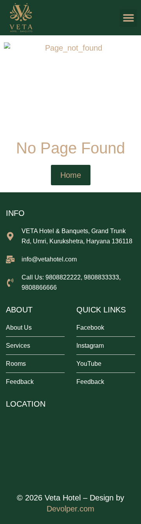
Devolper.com (70, 508)
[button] (128, 18)
